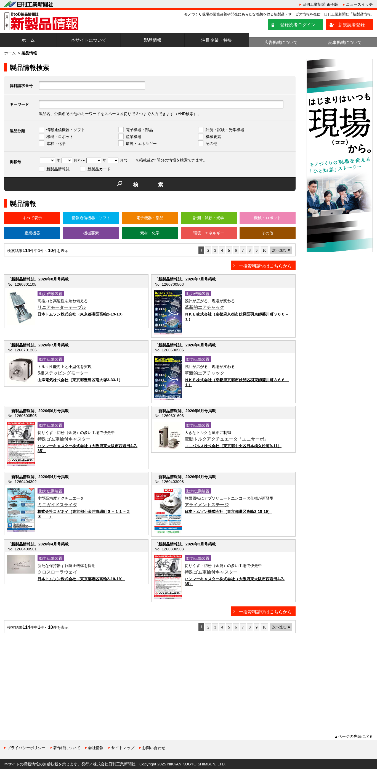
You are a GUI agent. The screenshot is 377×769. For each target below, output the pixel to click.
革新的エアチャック (204, 307)
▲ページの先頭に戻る (353, 736)
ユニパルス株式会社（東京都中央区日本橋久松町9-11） (233, 446)
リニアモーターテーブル (62, 307)
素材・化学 (56, 143)
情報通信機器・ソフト (65, 130)
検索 (158, 184)
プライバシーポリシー (26, 748)
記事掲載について (345, 42)
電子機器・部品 (139, 130)
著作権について (66, 748)
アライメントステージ (207, 504)
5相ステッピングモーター (63, 373)
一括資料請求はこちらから (265, 266)
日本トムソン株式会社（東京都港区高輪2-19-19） (81, 314)
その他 (211, 143)
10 (264, 250)
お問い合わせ (153, 748)
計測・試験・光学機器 (225, 130)
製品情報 (152, 40)
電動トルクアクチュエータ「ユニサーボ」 (227, 439)
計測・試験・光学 (208, 218)
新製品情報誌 (58, 169)
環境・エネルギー (141, 143)
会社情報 (95, 748)
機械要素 (213, 136)
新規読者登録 (351, 24)
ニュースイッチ (359, 4)
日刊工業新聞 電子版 (320, 4)
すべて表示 (32, 218)
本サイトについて (88, 40)
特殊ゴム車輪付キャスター (64, 439)
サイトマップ (122, 748)
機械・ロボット (59, 136)
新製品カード (99, 169)
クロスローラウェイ (57, 572)
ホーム (28, 40)
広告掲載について (281, 42)
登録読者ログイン (297, 24)
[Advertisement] (45, 675)
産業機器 (133, 136)
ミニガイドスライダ (57, 504)
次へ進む (279, 250)
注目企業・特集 (216, 40)
